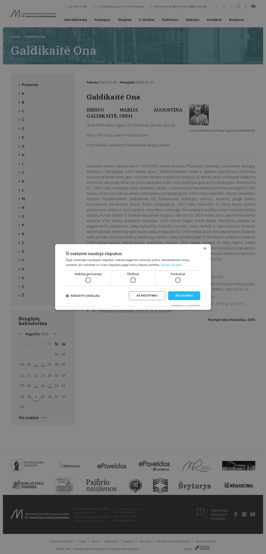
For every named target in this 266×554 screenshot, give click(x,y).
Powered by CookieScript (185, 305)
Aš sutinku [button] (184, 295)
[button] (83, 295)
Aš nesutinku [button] (147, 295)
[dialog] (133, 277)
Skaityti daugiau (171, 265)
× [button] (204, 248)
